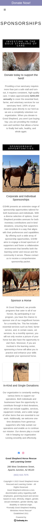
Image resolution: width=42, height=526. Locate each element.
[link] (19, 453)
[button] (5, 9)
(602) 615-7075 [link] (21, 475)
